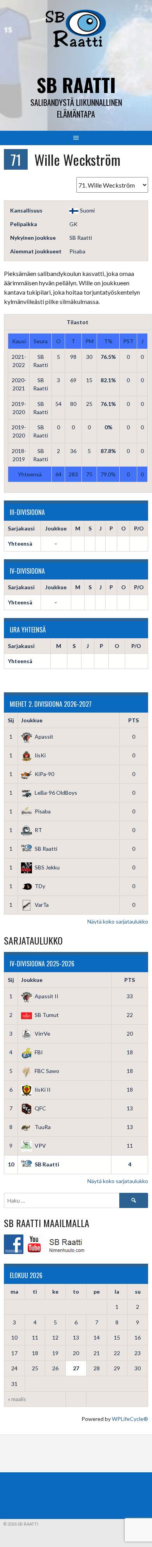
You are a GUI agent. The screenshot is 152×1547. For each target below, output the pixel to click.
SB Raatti (76, 84)
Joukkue (31, 720)
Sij (11, 720)
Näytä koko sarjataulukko (117, 921)
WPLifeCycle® (130, 1418)
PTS (133, 720)
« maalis (17, 1399)
